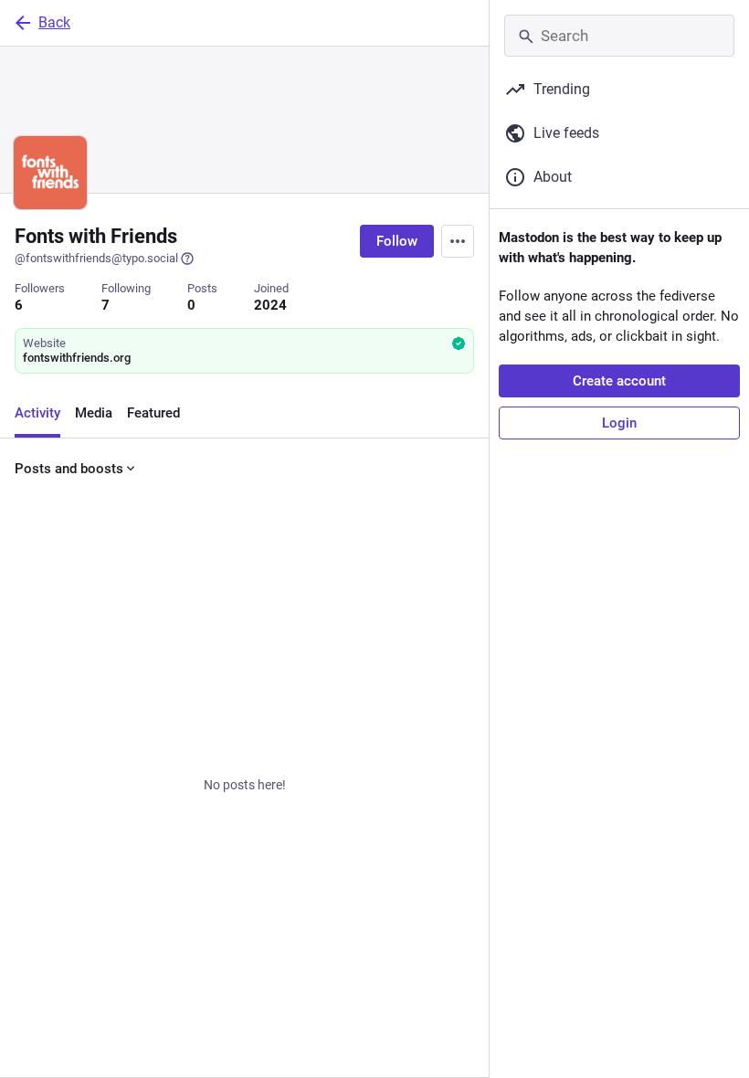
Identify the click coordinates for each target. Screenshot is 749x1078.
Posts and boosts (69, 468)
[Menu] (457, 241)
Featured (153, 413)
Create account (619, 381)
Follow (396, 241)
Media (93, 413)
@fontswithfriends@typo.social (96, 258)
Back (54, 22)
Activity (37, 413)
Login (619, 423)
